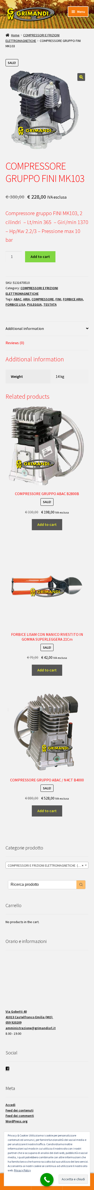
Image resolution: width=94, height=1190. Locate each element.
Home (15, 35)
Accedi (10, 1105)
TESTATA (50, 304)
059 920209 (13, 1022)
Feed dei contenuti (20, 1110)
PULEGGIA (34, 304)
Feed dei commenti (20, 1115)
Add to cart (40, 256)
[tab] (47, 329)
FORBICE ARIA (73, 299)
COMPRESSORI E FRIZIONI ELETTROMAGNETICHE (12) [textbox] (46, 865)
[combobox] (47, 865)
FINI (58, 299)
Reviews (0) (15, 342)
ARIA (26, 299)
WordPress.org (16, 1121)
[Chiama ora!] (47, 1179)
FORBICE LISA (15, 304)
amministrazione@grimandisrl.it (31, 1028)
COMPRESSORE (43, 299)
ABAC (17, 299)
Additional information (25, 328)
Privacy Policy (22, 1170)
